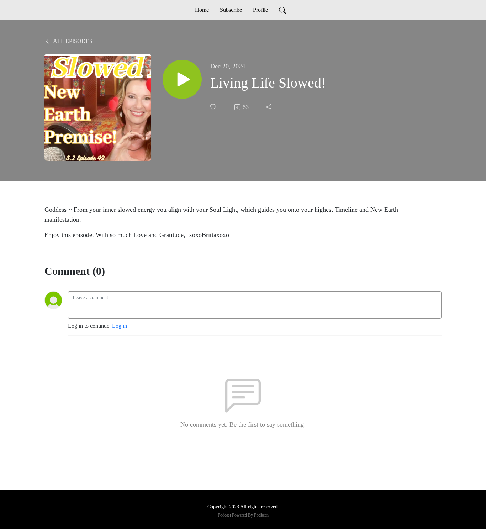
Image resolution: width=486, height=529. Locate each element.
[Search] (282, 10)
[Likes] (214, 107)
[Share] (269, 107)
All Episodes (72, 41)
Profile (260, 10)
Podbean (261, 515)
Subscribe (231, 10)
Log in (119, 326)
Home (202, 10)
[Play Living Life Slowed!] (182, 79)
